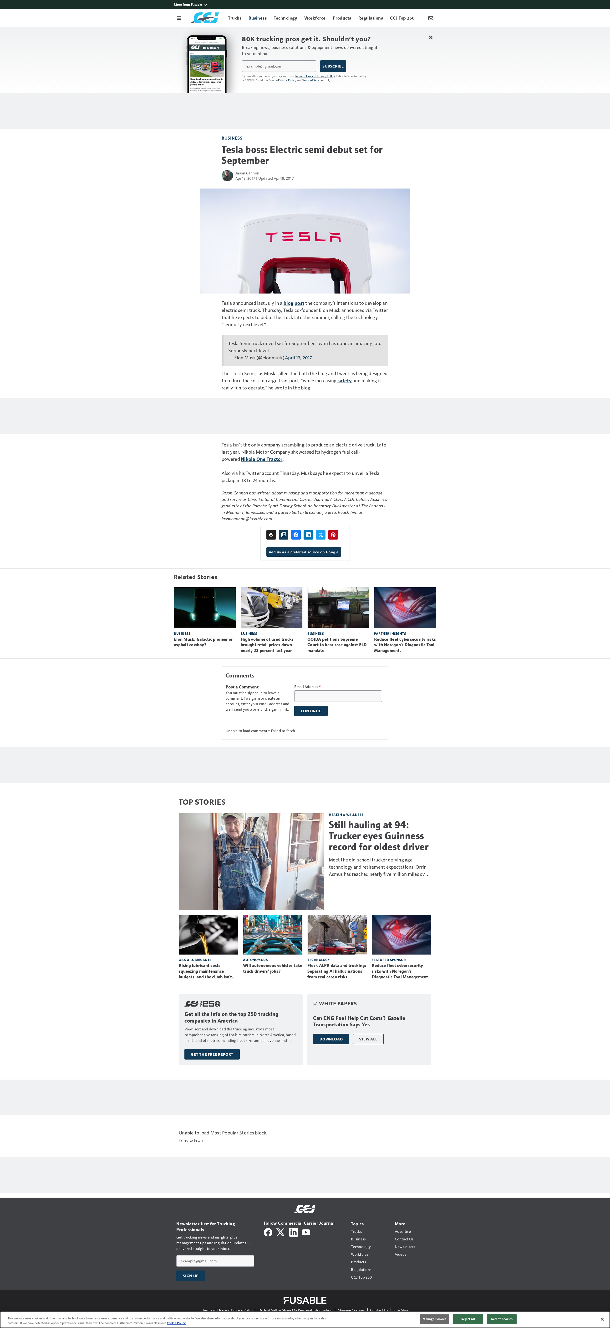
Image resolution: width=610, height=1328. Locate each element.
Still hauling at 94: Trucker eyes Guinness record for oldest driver (378, 835)
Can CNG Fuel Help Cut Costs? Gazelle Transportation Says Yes (359, 1021)
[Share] (296, 535)
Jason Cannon (247, 172)
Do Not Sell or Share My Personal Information (295, 1309)
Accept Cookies (502, 1319)
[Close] (602, 1319)
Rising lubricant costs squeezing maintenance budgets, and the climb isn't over (205, 971)
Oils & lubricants (195, 960)
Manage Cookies (351, 1309)
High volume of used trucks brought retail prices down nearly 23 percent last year (267, 645)
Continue (311, 711)
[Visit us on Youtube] (306, 1231)
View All (368, 1039)
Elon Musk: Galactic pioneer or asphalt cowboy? (203, 642)
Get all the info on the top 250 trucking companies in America (231, 1017)
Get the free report (212, 1054)
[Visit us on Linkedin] (293, 1231)
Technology (318, 960)
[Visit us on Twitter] (280, 1231)
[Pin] (333, 535)
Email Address (307, 686)
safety (344, 380)
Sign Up (190, 1275)
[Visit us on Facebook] (268, 1231)
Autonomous (255, 960)
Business (232, 138)
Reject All (468, 1319)
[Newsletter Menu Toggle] (431, 18)
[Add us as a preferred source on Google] (283, 535)
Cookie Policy (176, 1323)
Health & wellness (346, 815)
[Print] (271, 535)
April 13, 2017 (298, 357)
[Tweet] (320, 535)
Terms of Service (312, 80)
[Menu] (179, 18)
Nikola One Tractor (262, 459)
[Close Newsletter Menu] (431, 37)
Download (331, 1039)
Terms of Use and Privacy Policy (315, 76)
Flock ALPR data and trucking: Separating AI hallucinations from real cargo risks (336, 971)
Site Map (400, 1309)
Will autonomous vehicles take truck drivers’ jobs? (272, 968)
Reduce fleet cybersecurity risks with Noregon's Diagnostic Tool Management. (405, 645)
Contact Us (379, 1309)
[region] (305, 1319)
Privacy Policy (287, 80)
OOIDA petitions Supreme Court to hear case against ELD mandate (337, 645)
